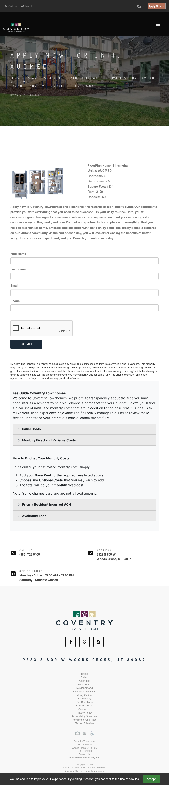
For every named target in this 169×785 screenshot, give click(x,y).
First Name (18, 253)
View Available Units (84, 691)
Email (14, 285)
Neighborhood (84, 688)
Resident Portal (84, 705)
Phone (15, 300)
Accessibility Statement (84, 716)
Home (14, 94)
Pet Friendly (84, 698)
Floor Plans (84, 684)
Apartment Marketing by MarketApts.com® (84, 771)
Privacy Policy (84, 712)
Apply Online (84, 695)
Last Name (18, 269)
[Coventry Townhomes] (84, 620)
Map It (28, 6)
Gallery (85, 677)
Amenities (84, 680)
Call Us (12, 6)
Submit (26, 344)
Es (142, 6)
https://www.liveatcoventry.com (84, 757)
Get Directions (85, 702)
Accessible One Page (85, 719)
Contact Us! (84, 754)
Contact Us (84, 709)
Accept (151, 779)
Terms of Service (84, 723)
